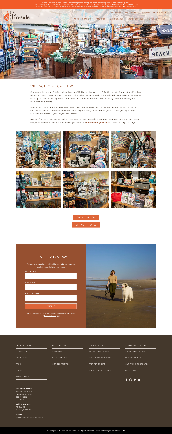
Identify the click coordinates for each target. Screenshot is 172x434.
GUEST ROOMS (59, 345)
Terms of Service (50, 316)
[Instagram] (130, 380)
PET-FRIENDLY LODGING (100, 358)
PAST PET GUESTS (97, 364)
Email (32, 293)
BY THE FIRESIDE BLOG (99, 352)
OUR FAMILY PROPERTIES (137, 364)
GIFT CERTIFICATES (61, 364)
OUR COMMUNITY (133, 358)
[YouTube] (139, 380)
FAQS (18, 364)
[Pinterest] (135, 380)
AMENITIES (57, 352)
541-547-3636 (21, 400)
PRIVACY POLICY (23, 376)
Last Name (30, 282)
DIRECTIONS (21, 358)
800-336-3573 (21, 397)
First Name (30, 272)
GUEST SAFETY (132, 370)
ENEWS (19, 370)
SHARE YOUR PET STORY (100, 370)
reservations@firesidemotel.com (29, 417)
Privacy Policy (70, 313)
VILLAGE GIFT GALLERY (135, 345)
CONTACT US (21, 352)
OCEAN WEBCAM (23, 345)
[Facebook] (126, 380)
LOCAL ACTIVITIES (97, 345)
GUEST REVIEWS (59, 358)
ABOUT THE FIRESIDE (135, 352)
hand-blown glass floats (98, 122)
